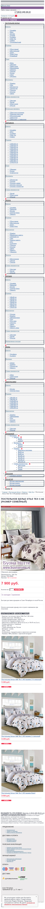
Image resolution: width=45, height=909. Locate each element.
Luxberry (13, 37)
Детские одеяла (15, 483)
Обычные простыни (17, 114)
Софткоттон (14, 173)
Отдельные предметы (13, 109)
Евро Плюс (14, 54)
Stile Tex (13, 39)
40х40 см (13, 297)
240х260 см (14, 159)
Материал (9, 359)
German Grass (15, 213)
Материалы (9, 80)
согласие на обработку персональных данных (19, 903)
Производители (11, 830)
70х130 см (21, 458)
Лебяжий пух (15, 237)
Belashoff (13, 209)
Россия (13, 105)
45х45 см (13, 300)
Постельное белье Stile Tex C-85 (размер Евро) (18, 793)
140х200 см (14, 403)
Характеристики (8, 613)
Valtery (13, 40)
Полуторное (14, 221)
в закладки (6, 595)
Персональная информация (14, 858)
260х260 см (14, 161)
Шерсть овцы (15, 328)
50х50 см (13, 302)
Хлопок (13, 92)
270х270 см (14, 162)
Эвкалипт (14, 252)
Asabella (13, 30)
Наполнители (10, 230)
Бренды (8, 27)
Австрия (13, 100)
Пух (12, 242)
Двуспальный (15, 51)
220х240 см (14, 155)
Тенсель (13, 90)
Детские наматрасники (17, 481)
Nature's (13, 214)
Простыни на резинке (17, 112)
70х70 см (13, 307)
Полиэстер (14, 88)
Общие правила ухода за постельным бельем (19, 848)
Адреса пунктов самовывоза (14, 832)
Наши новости (10, 850)
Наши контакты (11, 838)
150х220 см (14, 145)
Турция (20, 469)
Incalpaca (14, 354)
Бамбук (13, 83)
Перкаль (13, 70)
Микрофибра (15, 68)
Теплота (8, 255)
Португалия (14, 104)
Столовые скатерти (16, 475)
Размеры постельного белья (14, 847)
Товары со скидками (12, 831)
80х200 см (14, 398)
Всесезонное (15, 259)
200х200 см (14, 408)
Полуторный (14, 49)
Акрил (13, 363)
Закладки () (10, 861)
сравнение (16, 595)
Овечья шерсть (15, 240)
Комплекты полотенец (25, 450)
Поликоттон (14, 87)
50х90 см (21, 454)
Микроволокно (15, 317)
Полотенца (13, 435)
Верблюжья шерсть (17, 235)
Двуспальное (15, 223)
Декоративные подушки (13, 341)
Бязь (12, 63)
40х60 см (13, 299)
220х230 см (14, 154)
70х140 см (21, 460)
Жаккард (13, 64)
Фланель (13, 76)
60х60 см (13, 305)
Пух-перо (13, 321)
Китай (12, 102)
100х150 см (21, 461)
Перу (12, 375)
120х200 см (14, 401)
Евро (12, 52)
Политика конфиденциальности (15, 851)
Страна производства (12, 97)
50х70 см (13, 304)
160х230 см (14, 149)
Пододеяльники (16, 116)
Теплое (13, 262)
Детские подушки (15, 485)
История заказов (11, 860)
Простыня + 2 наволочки (18, 119)
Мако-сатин (14, 66)
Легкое (13, 260)
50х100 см (21, 456)
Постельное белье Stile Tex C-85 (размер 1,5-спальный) (21, 679)
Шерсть (13, 250)
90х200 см (14, 399)
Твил (12, 75)
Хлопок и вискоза (16, 185)
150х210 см (14, 144)
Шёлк (12, 93)
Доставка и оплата (11, 840)
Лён (12, 85)
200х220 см (14, 152)
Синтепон (14, 243)
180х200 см (14, 406)
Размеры (8, 45)
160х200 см (14, 404)
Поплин (13, 71)
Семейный (14, 56)
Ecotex (13, 34)
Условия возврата (11, 841)
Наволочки (14, 117)
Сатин (12, 73)
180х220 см (14, 150)
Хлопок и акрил (16, 183)
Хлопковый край (16, 42)
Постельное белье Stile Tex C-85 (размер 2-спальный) (20, 736)
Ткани (7, 59)
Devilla (20, 439)
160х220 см (14, 147)
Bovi (12, 32)
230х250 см (14, 157)
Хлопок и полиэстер (17, 186)
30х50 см (21, 452)
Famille (13, 35)
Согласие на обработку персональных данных (19, 852)
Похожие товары (22, 613)
